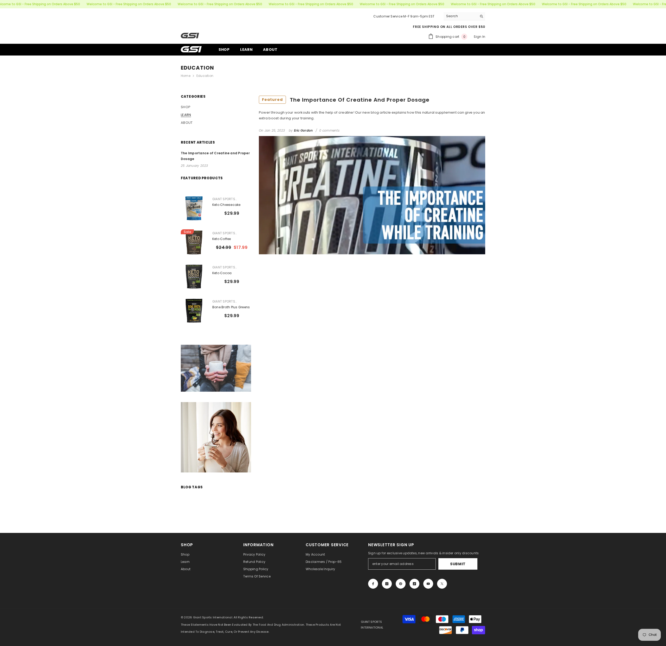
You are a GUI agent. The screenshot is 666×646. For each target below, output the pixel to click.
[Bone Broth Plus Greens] (194, 311)
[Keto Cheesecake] (194, 208)
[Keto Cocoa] (194, 276)
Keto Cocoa (222, 273)
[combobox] (460, 16)
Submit (458, 564)
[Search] (464, 16)
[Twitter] (442, 584)
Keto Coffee (221, 239)
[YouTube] (428, 584)
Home (185, 75)
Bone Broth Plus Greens (231, 307)
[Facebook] (373, 584)
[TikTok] (414, 584)
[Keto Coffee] (194, 242)
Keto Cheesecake (226, 204)
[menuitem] (216, 107)
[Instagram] (387, 584)
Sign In (479, 36)
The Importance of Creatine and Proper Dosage (346, 99)
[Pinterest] (401, 584)
